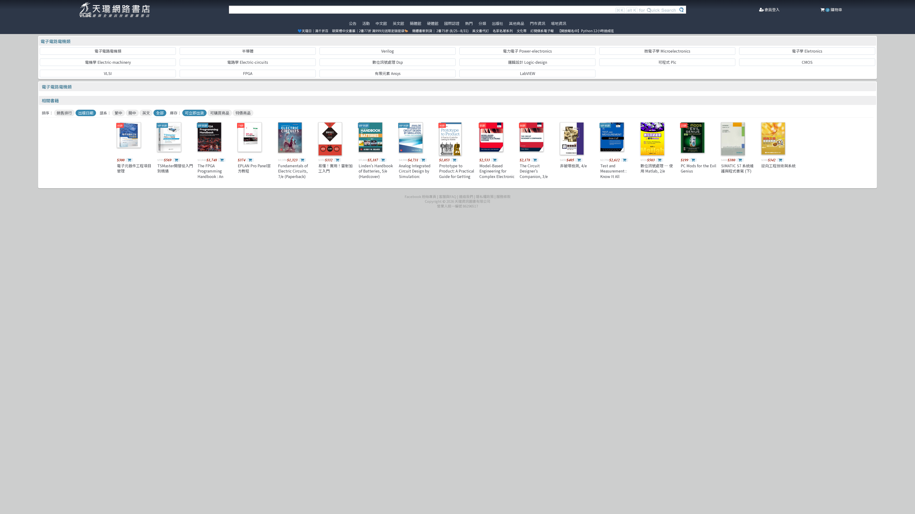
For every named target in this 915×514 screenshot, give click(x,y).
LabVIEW (527, 73)
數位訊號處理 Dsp (387, 62)
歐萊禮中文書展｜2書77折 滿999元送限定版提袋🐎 (370, 30)
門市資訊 (537, 23)
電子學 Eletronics (807, 51)
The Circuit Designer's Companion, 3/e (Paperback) (534, 173)
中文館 (381, 23)
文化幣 (522, 30)
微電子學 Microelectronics (667, 51)
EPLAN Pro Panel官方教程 (254, 168)
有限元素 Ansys (388, 73)
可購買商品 (219, 113)
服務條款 (503, 196)
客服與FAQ (447, 196)
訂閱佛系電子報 (542, 30)
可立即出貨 (194, 113)
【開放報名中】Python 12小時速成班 (586, 30)
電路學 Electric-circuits (247, 62)
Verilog (387, 51)
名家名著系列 (503, 30)
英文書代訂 (480, 30)
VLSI (108, 73)
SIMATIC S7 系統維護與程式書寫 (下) (737, 168)
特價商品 (243, 113)
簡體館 (415, 23)
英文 (146, 113)
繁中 (118, 113)
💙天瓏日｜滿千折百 (313, 30)
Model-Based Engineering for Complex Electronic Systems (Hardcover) (496, 176)
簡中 (132, 113)
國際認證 (451, 23)
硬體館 (432, 23)
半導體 (248, 51)
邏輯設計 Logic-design (527, 62)
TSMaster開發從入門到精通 (175, 168)
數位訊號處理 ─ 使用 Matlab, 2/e (656, 168)
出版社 (497, 23)
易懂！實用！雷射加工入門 (335, 168)
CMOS (807, 62)
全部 (160, 113)
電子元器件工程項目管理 (134, 168)
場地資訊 (558, 23)
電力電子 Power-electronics (527, 51)
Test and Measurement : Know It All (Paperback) (613, 173)
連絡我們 (466, 196)
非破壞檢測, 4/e (573, 165)
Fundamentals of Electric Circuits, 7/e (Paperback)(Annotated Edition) (296, 173)
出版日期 (85, 113)
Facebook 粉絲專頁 (420, 196)
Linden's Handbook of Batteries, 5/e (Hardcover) (376, 171)
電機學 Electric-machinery (108, 62)
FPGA (247, 73)
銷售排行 (64, 113)
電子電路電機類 (56, 41)
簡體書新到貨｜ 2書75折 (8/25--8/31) (440, 30)
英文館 (398, 23)
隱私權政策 (485, 196)
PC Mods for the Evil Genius (698, 168)
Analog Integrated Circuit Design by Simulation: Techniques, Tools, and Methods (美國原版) (416, 179)
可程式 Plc (667, 62)
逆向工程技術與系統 (778, 165)
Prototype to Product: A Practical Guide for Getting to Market (456, 173)
